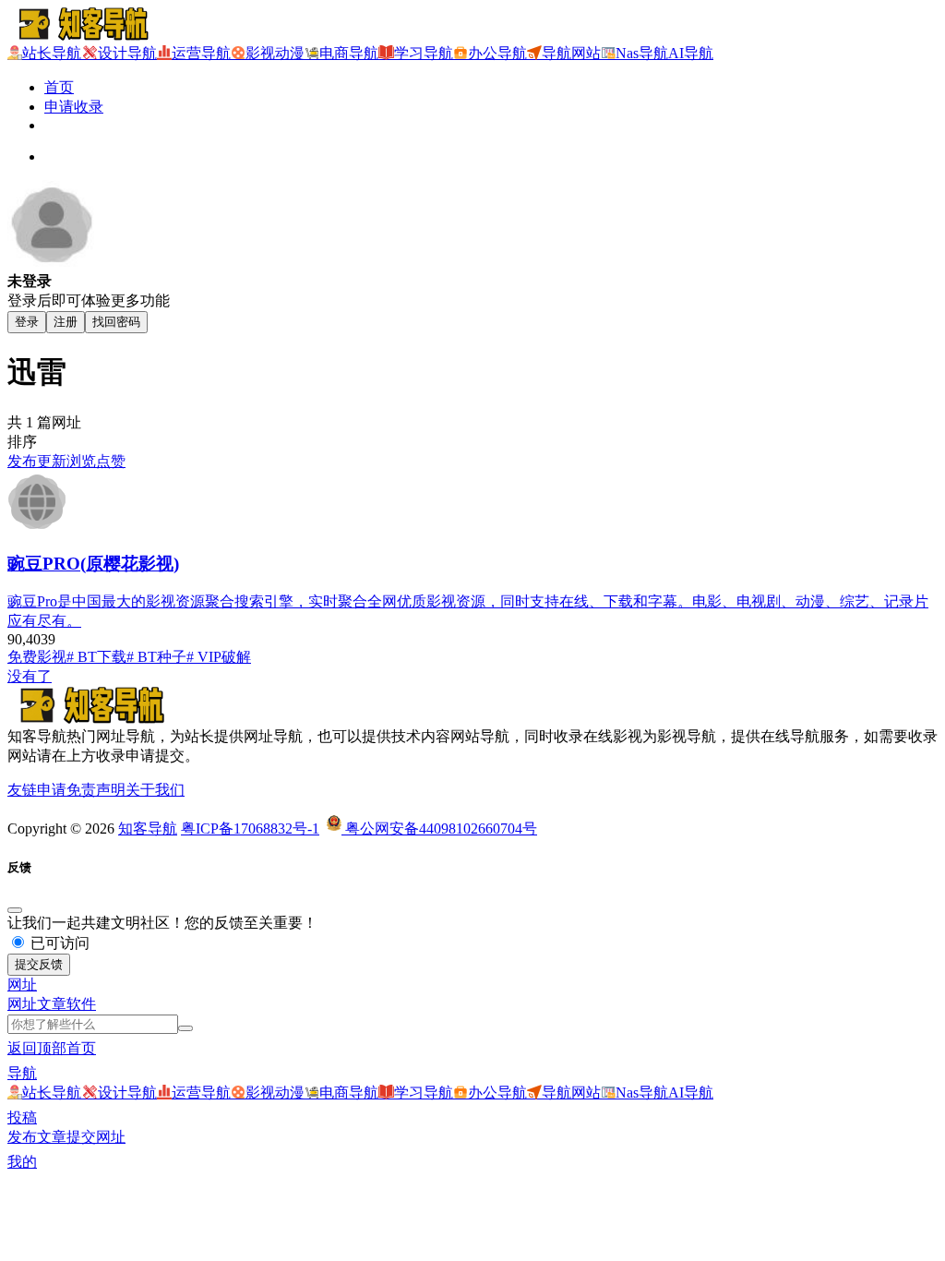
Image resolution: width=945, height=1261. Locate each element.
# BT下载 (96, 657)
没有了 (29, 676)
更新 (51, 461)
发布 (22, 461)
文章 (51, 1004)
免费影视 (36, 657)
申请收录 (73, 106)
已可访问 (58, 943)
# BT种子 (156, 657)
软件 (81, 1004)
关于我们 (155, 790)
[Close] (14, 910)
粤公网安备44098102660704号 (439, 828)
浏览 (81, 461)
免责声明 (96, 790)
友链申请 (36, 790)
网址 (22, 1004)
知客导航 (147, 828)
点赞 (111, 461)
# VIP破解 (218, 657)
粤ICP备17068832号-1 (250, 828)
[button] (22, 984)
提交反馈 (39, 964)
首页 (59, 87)
